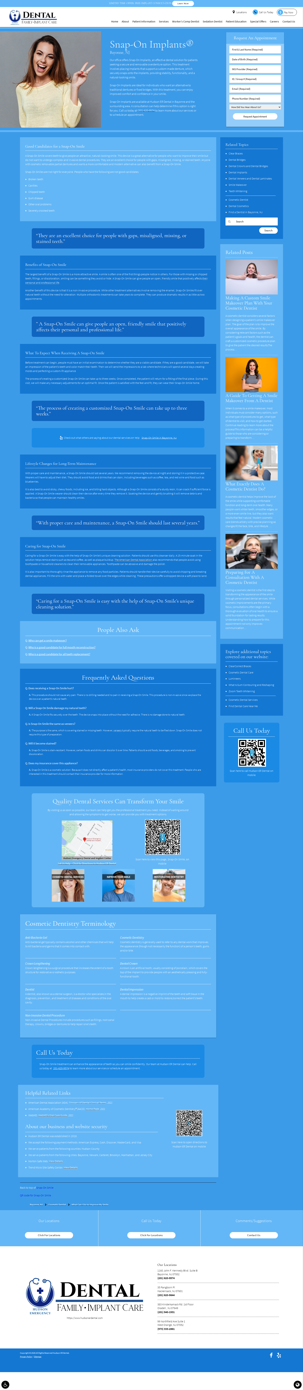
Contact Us (288, 21)
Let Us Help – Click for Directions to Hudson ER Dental (87, 863)
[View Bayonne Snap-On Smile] (50, 126)
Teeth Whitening (238, 191)
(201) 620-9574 (146, 110)
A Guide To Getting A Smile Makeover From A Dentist (251, 398)
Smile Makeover (238, 185)
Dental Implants (238, 172)
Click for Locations (49, 1235)
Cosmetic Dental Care (241, 672)
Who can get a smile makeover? (47, 640)
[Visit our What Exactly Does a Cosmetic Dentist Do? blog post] (251, 479)
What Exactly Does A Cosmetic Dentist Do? (245, 486)
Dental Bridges (237, 159)
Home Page (92, 1109)
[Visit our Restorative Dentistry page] (169, 900)
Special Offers (258, 21)
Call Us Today (266, 12)
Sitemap (37, 1356)
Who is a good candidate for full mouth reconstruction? (61, 647)
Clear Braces (236, 153)
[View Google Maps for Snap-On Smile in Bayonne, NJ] (87, 859)
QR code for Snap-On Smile (35, 1195)
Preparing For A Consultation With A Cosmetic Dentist (244, 577)
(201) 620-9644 (166, 1295)
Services (164, 21)
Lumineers (235, 678)
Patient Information (143, 21)
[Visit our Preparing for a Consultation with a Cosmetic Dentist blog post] (251, 567)
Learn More (183, 3)
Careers (274, 21)
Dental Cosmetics (239, 206)
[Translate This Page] (298, 1385)
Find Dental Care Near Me (243, 706)
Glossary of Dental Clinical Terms (87, 1102)
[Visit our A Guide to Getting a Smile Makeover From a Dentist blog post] (251, 391)
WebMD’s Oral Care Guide (52, 1115)
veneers (117, 730)
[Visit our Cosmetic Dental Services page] (68, 900)
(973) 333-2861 (166, 1329)
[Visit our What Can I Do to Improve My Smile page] (118, 900)
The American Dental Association (134, 559)
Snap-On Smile (44, 1187)
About (125, 21)
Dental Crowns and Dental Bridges (248, 166)
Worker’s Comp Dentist (185, 21)
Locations (241, 12)
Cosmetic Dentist (238, 199)
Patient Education (236, 21)
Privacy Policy (26, 1356)
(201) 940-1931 (166, 1312)
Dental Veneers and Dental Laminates (250, 178)
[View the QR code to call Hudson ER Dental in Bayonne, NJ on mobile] (252, 765)
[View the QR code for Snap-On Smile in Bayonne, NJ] (163, 853)
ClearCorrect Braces (240, 666)
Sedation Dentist (212, 21)
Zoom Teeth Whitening (242, 691)
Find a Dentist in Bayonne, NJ (245, 212)
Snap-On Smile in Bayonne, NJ (159, 437)
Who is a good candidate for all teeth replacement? (59, 654)
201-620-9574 (61, 1068)
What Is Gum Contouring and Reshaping (251, 685)
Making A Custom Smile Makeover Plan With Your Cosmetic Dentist (248, 303)
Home (114, 21)
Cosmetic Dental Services (243, 699)
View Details (56, 1161)
